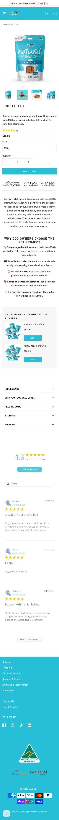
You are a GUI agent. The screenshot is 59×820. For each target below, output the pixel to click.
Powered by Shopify (39, 811)
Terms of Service (11, 673)
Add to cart (29, 171)
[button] (8, 95)
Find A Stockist (10, 706)
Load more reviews (29, 639)
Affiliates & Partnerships (15, 684)
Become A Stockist (12, 679)
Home (4, 24)
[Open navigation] (4, 13)
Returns (6, 661)
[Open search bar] (46, 13)
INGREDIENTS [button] (12, 388)
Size (4, 141)
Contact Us (8, 701)
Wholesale (8, 690)
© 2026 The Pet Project (21, 811)
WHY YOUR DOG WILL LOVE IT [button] (20, 397)
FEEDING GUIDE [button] (13, 406)
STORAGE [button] (10, 415)
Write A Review (30, 469)
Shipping (7, 667)
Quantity (6, 155)
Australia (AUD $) (28, 789)
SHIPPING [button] (10, 424)
